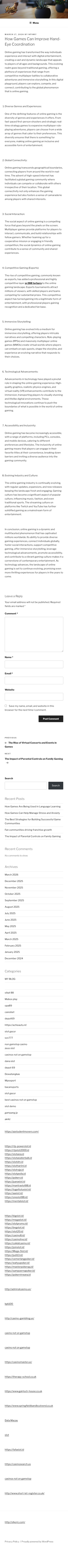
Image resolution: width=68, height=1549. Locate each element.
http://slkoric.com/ (15, 1522)
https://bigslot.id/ (14, 1215)
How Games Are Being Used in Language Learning (33, 806)
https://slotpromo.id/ (16, 1223)
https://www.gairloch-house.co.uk (23, 1391)
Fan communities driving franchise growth (28, 829)
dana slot (10, 1061)
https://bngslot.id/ (15, 1227)
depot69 (10, 1018)
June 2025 (10, 919)
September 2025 (14, 900)
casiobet (9, 1012)
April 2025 (11, 932)
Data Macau (11, 1420)
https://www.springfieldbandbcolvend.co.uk (29, 1405)
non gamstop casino (16, 1044)
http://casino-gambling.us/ (19, 1318)
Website (9, 689)
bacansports (12, 1087)
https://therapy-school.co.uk (20, 1376)
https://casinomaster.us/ (18, 1362)
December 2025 (14, 881)
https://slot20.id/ (14, 1231)
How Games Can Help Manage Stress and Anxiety (32, 813)
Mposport (10, 1080)
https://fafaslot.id (14, 1449)
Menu (36, 22)
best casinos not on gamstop (21, 1099)
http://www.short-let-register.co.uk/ (24, 1493)
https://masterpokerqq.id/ (19, 1266)
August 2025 (12, 906)
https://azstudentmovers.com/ (22, 1131)
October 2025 (12, 894)
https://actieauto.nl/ (16, 1025)
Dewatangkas (12, 1074)
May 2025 (10, 926)
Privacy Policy (12, 1541)
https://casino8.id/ (15, 1235)
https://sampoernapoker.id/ (20, 1270)
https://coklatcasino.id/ (17, 1243)
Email (9, 673)
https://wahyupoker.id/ (17, 1262)
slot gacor (10, 1031)
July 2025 (10, 913)
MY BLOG (10, 979)
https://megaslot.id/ (16, 1219)
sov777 (9, 1037)
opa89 (8, 1005)
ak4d (7, 1119)
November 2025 (14, 887)
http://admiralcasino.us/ (18, 1289)
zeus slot (10, 1048)
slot (7, 1435)
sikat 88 (9, 992)
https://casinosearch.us (18, 1464)
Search (9, 778)
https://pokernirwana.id (18, 1274)
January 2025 (12, 952)
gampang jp (11, 1112)
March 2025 (11, 939)
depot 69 (10, 1067)
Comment (11, 613)
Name (9, 657)
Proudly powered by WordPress (37, 1541)
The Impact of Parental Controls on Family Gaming (33, 836)
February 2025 (13, 945)
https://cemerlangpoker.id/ (19, 1258)
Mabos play (11, 999)
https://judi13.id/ (14, 1255)
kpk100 (9, 1303)
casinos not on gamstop (18, 1054)
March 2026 (11, 874)
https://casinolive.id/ (16, 1239)
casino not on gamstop (17, 1333)
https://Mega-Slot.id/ (16, 1251)
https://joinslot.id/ (15, 1247)
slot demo (10, 1106)
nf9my (32, 34)
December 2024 (14, 958)
